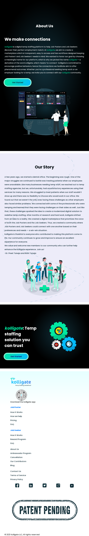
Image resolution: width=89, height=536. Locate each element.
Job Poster (15, 407)
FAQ (12, 424)
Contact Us (15, 471)
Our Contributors (18, 461)
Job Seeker (15, 430)
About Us (14, 449)
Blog (12, 465)
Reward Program (18, 439)
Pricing (13, 420)
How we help (16, 416)
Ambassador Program (20, 453)
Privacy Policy (16, 479)
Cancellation (16, 457)
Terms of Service (18, 475)
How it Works (16, 412)
